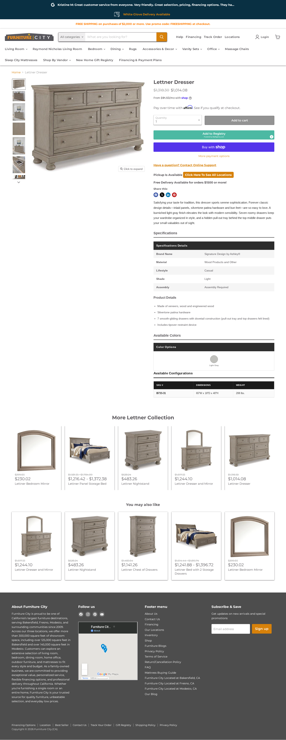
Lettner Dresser (239, 483)
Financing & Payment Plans (140, 60)
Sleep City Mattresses (21, 60)
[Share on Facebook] (156, 194)
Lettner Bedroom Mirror (32, 483)
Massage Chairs (237, 49)
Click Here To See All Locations (208, 175)
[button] (262, 37)
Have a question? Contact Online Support (185, 165)
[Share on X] (162, 194)
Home (16, 72)
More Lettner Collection (143, 417)
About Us (151, 613)
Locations (232, 37)
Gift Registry (123, 725)
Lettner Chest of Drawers (139, 569)
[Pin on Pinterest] (174, 194)
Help (179, 37)
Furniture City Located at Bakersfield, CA (172, 678)
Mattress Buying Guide (160, 672)
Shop (148, 640)
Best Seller (61, 725)
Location (45, 725)
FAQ (148, 667)
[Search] (161, 36)
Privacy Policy (154, 651)
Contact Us (152, 619)
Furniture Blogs (155, 646)
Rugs (133, 49)
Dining (116, 49)
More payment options (214, 156)
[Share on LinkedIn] (168, 194)
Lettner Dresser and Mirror (194, 483)
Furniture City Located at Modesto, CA (171, 688)
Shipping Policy (145, 725)
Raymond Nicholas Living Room (57, 49)
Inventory (151, 635)
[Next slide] (19, 182)
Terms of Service (156, 656)
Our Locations (154, 630)
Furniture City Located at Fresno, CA (169, 683)
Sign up (261, 629)
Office (212, 49)
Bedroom (95, 49)
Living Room (15, 49)
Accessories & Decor (159, 49)
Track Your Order (101, 725)
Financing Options (23, 725)
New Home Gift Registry (94, 60)
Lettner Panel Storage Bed (87, 483)
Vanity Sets (191, 49)
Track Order (213, 37)
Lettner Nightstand (135, 483)
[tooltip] (271, 137)
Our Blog (151, 694)
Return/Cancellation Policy (163, 662)
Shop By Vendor (56, 60)
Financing (193, 37)
